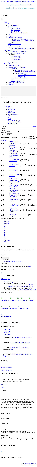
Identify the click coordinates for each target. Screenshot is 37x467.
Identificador (11, 109)
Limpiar (34, 126)
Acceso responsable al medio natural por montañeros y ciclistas (24, 70)
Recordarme (6, 259)
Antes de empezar (13, 65)
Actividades (7, 50)
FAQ (9, 34)
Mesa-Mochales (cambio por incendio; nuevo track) (14, 154)
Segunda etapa (15, 30)
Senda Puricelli (14, 205)
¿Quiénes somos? (13, 25)
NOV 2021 (7, 332)
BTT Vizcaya (13, 170)
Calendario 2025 (16, 58)
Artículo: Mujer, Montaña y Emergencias (23, 48)
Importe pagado (12, 123)
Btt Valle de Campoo (12, 215)
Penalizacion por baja (14, 122)
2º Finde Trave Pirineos (13, 165)
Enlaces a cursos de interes (16, 82)
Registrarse (5, 263)
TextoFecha (11, 112)
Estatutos (10, 36)
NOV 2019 (7, 334)
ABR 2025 (7, 329)
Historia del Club (13, 27)
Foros (2, 387)
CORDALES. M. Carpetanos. (19, 347)
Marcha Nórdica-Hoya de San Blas (13, 185)
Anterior (6, 223)
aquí (29, 266)
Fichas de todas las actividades (17, 51)
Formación (7, 64)
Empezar (7, 221)
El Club (6, 23)
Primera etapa (15, 28)
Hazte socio (11, 45)
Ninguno (10, 108)
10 (5, 238)
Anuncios (3, 384)
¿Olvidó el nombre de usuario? (13, 261)
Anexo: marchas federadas (19, 33)
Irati (11, 349)
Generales (14, 68)
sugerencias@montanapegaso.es (11, 426)
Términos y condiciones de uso (29, 465)
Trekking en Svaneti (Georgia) (13, 148)
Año (9, 115)
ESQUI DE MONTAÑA (18, 81)
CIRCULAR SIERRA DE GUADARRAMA (14, 180)
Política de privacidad (31, 463)
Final (9, 119)
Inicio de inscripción (14, 120)
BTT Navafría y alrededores (14, 160)
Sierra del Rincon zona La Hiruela (21, 337)
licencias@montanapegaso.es (27, 289)
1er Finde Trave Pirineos (14, 175)
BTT (12, 79)
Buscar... (3, 98)
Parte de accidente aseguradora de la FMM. (21, 285)
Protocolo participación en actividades (22, 39)
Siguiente (7, 240)
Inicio (5, 22)
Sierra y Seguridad (6, 370)
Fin (5, 241)
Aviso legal (23, 463)
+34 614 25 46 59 (6, 420)
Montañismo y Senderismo (19, 78)
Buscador (10, 84)
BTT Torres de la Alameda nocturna (13, 143)
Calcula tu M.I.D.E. (6, 367)
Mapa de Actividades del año (16, 53)
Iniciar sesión (4, 258)
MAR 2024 (7, 331)
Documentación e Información (17, 67)
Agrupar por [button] (7, 106)
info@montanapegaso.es (8, 425)
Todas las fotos (12, 62)
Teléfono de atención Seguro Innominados (20, 286)
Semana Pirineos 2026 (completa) (13, 190)
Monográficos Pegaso (21, 73)
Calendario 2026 (16, 59)
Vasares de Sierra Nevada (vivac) (13, 210)
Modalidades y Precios (11, 282)
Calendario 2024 (16, 56)
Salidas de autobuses (14, 44)
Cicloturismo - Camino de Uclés (20, 342)
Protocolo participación (15, 37)
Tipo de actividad (13, 114)
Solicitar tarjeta (5, 279)
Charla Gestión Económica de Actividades (14, 195)
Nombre (10, 111)
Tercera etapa (15, 31)
